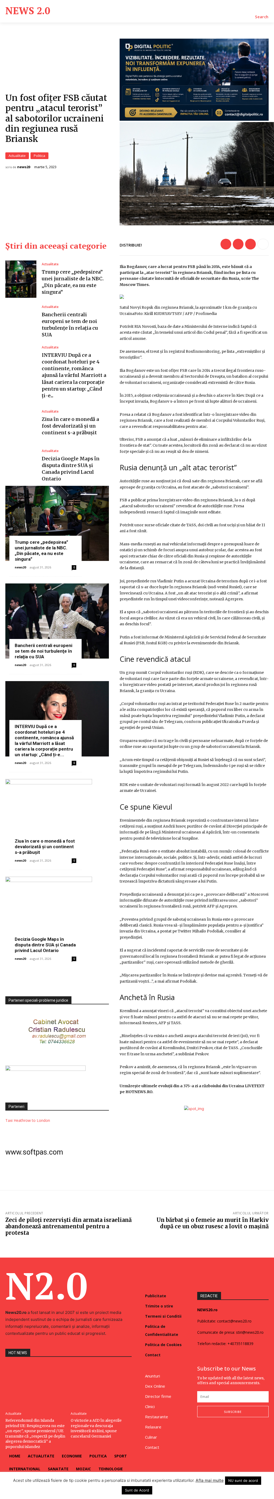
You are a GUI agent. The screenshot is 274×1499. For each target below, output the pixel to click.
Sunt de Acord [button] (137, 1490)
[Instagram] (211, 1431)
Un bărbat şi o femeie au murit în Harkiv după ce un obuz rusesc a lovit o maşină (213, 1223)
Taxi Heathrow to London (27, 1120)
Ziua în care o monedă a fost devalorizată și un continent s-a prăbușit (70, 426)
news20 (23, 167)
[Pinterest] (250, 244)
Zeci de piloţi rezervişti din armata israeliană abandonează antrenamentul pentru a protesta (68, 1226)
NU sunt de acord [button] (243, 1480)
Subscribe (233, 1412)
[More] (263, 244)
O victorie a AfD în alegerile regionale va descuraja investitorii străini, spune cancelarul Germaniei (96, 1428)
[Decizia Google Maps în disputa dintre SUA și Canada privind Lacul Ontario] (20, 465)
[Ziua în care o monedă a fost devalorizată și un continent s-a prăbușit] (20, 423)
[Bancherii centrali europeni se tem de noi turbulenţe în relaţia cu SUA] (20, 321)
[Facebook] (225, 244)
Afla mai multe (210, 1480)
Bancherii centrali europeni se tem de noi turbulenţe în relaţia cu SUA (43, 651)
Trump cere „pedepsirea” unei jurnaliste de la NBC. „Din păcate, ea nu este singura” (41, 550)
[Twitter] (238, 244)
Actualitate (17, 155)
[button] (262, 17)
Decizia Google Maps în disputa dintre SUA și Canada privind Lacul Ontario (45, 944)
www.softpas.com (34, 1152)
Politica (39, 155)
